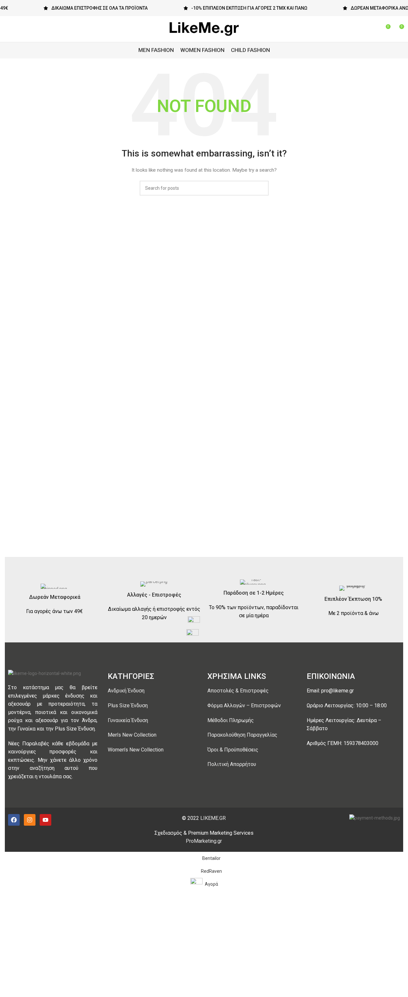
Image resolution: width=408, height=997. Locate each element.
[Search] (373, 29)
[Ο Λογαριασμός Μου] (362, 29)
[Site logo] (204, 28)
